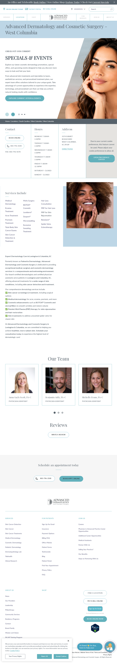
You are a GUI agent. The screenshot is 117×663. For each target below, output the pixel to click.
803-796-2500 (16, 146)
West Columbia (36, 121)
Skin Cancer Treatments (13, 533)
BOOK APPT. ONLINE (71, 478)
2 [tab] (21, 114)
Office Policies (47, 543)
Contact (8, 624)
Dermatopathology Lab (13, 552)
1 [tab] (55, 413)
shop (44, 590)
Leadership (9, 605)
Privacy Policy (47, 570)
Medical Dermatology (12, 538)
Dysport (27, 217)
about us (9, 590)
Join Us (97, 17)
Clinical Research (11, 561)
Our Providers (10, 601)
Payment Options (48, 533)
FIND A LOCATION (95, 593)
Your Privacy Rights (15, 656)
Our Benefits (82, 554)
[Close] (68, 640)
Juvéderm (27, 212)
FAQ (43, 575)
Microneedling (29, 221)
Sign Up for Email (95, 609)
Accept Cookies (61, 656)
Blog (43, 556)
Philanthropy (9, 610)
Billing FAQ (46, 538)
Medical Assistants (85, 540)
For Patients (83, 17)
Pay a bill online (49, 9)
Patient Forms (47, 547)
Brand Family (9, 628)
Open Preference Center (101, 158)
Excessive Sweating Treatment (27, 228)
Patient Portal (35, 9)
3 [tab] (24, 114)
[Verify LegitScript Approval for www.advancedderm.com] (95, 628)
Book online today (14, 9)
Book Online (40, 2)
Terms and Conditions (101, 652)
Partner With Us (84, 545)
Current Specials (100, 2)
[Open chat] (110, 647)
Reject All (44, 656)
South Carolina (24, 121)
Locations (20, 17)
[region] (37, 649)
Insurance (45, 529)
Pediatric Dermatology (13, 547)
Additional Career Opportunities (89, 536)
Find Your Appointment (50, 565)
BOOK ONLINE (14, 138)
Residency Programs (12, 619)
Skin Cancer (9, 529)
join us (81, 518)
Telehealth (8, 556)
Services (6, 17)
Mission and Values (12, 633)
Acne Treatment (11, 216)
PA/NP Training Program (13, 637)
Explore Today (73, 2)
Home (7, 121)
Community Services (12, 614)
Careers (81, 524)
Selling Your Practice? (85, 549)
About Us (110, 17)
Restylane (45, 220)
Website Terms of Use (86, 652)
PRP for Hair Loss (48, 208)
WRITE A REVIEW (58, 435)
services (9, 518)
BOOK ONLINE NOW (95, 619)
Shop (34, 17)
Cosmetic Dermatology (13, 543)
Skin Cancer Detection (13, 524)
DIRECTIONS (67, 149)
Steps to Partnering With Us (88, 559)
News (7, 596)
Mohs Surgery (28, 201)
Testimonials (46, 552)
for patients (48, 518)
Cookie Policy (15, 651)
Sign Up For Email (48, 524)
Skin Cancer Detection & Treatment (10, 238)
